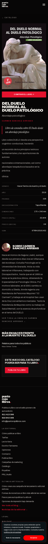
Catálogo (6, 466)
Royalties (6, 470)
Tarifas (5, 438)
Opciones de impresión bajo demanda (18, 501)
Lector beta (7, 442)
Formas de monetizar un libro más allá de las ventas (24, 493)
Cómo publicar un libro (11, 433)
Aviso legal (6, 522)
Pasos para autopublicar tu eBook (16, 497)
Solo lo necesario (13, 538)
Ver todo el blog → (11, 506)
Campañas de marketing (12, 462)
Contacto (6, 454)
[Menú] (44, 4)
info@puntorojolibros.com (14, 421)
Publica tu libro (16, 370)
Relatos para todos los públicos (16, 343)
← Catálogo (9, 18)
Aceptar (33, 538)
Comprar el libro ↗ (24, 94)
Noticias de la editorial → (15, 510)
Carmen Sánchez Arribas (26, 247)
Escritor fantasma (9, 446)
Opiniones (6, 450)
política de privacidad (12, 532)
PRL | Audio (7, 475)
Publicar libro (7, 458)
